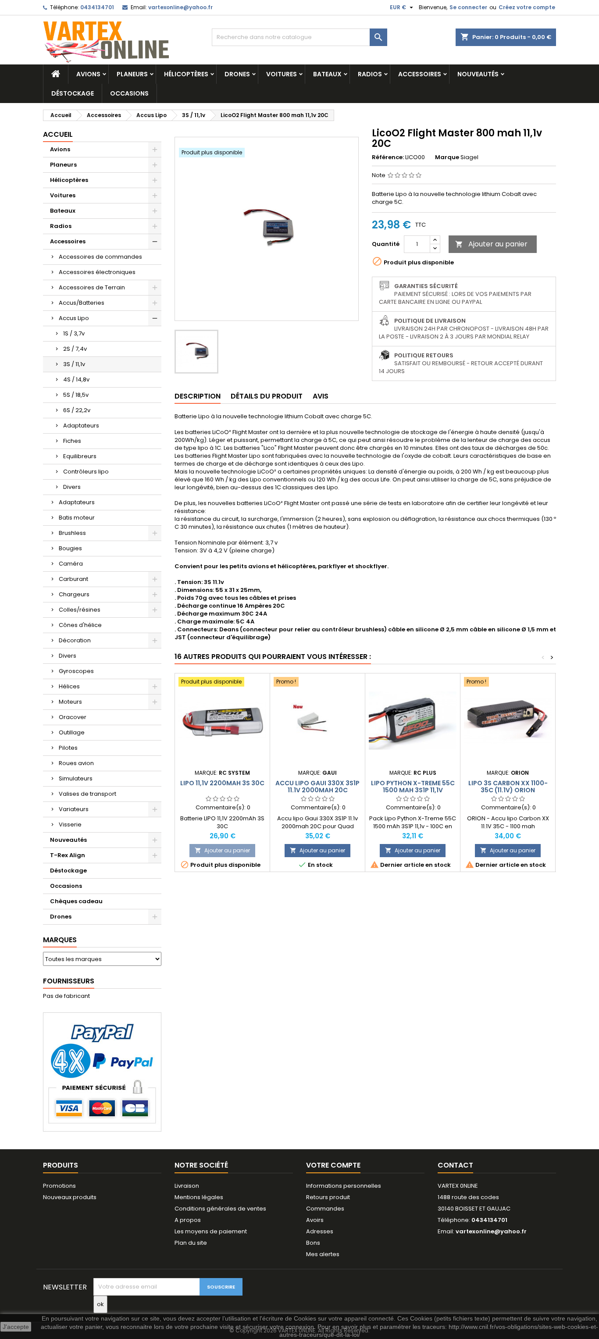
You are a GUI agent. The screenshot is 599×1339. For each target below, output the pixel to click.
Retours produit (328, 1197)
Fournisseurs (68, 981)
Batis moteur (77, 517)
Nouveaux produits (69, 1197)
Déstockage (72, 93)
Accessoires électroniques (97, 272)
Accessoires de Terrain (92, 287)
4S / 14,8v (76, 379)
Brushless (72, 533)
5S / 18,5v (76, 395)
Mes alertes (322, 1254)
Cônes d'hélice (80, 625)
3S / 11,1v (74, 364)
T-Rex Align (67, 855)
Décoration (75, 640)
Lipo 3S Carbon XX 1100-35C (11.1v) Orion (508, 786)
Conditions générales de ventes (220, 1208)
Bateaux (327, 74)
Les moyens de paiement (211, 1231)
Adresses (319, 1231)
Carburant (73, 579)
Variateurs (74, 809)
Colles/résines (79, 609)
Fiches (72, 441)
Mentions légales (199, 1197)
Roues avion (76, 763)
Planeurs (132, 74)
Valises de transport (87, 794)
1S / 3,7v (74, 333)
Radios (370, 74)
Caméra (71, 563)
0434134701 (97, 7)
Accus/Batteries (81, 303)
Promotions (59, 1186)
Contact (455, 1165)
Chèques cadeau (76, 901)
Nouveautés (478, 74)
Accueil (58, 134)
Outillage (72, 732)
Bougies (70, 548)
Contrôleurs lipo (86, 471)
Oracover (72, 717)
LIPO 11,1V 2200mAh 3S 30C (222, 783)
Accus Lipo (74, 318)
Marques (60, 940)
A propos (188, 1220)
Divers (72, 487)
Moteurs (70, 702)
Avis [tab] (320, 396)
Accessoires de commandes (100, 257)
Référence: (388, 157)
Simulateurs (76, 778)
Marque (447, 157)
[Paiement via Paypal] (102, 1072)
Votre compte (333, 1165)
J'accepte (16, 1326)
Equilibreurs (79, 456)
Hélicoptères (186, 74)
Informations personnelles (343, 1186)
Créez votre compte (527, 7)
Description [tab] (198, 396)
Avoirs (315, 1220)
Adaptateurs (81, 425)
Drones (237, 74)
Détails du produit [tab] (267, 396)
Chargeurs (74, 594)
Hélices (69, 686)
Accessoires (419, 74)
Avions (88, 74)
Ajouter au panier (491, 244)
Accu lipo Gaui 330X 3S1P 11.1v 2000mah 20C (317, 786)
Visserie (70, 824)
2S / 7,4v (75, 349)
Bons (313, 1243)
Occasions (129, 93)
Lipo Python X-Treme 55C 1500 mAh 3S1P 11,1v (413, 786)
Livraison (187, 1186)
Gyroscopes (76, 671)
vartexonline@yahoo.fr (180, 7)
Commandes (325, 1208)
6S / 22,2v (76, 410)
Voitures (281, 74)
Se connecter (468, 7)
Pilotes (68, 748)
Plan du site (191, 1243)
